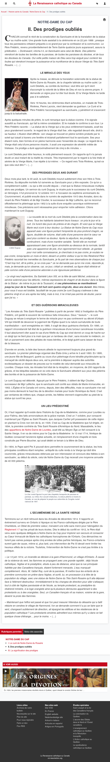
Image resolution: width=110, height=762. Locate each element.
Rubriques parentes (11, 631)
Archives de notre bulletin (24, 709)
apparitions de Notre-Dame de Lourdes (30, 429)
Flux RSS (21, 726)
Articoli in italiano (52, 720)
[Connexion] (105, 3)
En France (49, 711)
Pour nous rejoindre (25, 719)
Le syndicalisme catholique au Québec (82, 746)
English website (51, 714)
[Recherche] (14, 3)
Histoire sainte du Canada (18, 11)
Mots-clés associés (33, 631)
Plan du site (22, 716)
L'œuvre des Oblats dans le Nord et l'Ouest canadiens (83, 722)
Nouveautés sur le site (26, 713)
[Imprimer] (104, 19)
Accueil (4, 11)
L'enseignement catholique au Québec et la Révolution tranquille (82, 732)
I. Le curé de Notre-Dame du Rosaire (25, 643)
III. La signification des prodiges (23, 650)
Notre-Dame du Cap (37, 11)
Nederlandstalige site (54, 717)
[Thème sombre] (97, 3)
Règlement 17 (12, 529)
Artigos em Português (54, 726)
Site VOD (49, 707)
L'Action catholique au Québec (82, 740)
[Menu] (6, 3)
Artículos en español (53, 723)
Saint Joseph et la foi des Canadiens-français (83, 709)
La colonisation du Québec (81, 715)
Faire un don (22, 722)
